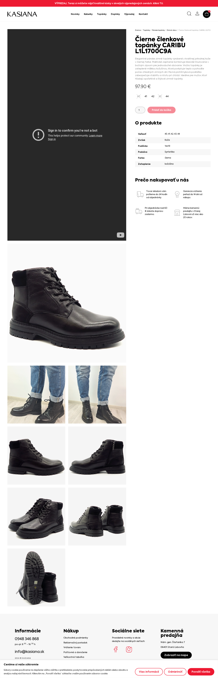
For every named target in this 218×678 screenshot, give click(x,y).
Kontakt (143, 14)
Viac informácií (149, 672)
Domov (138, 30)
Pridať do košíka (161, 110)
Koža (167, 140)
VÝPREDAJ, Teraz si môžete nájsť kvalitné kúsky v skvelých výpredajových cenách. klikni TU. (109, 3)
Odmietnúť (175, 672)
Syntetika (169, 151)
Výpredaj (129, 14)
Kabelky (88, 14)
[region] (109, 669)
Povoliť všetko (201, 672)
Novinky (75, 14)
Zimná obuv (172, 30)
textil (167, 146)
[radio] (146, 96)
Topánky (101, 14)
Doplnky (115, 14)
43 (175, 134)
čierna (168, 157)
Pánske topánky (158, 30)
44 (179, 134)
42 (172, 134)
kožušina (169, 164)
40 (166, 134)
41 (169, 134)
